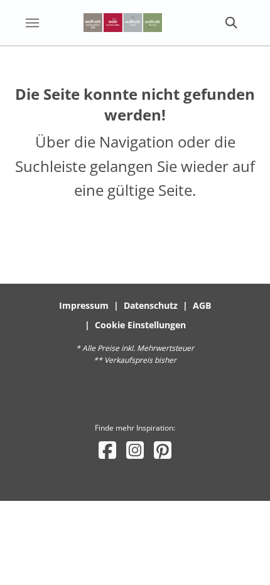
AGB (202, 305)
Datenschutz (151, 305)
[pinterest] (162, 449)
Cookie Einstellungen (140, 325)
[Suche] (230, 22)
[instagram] (135, 449)
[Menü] (32, 23)
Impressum (84, 305)
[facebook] (107, 449)
